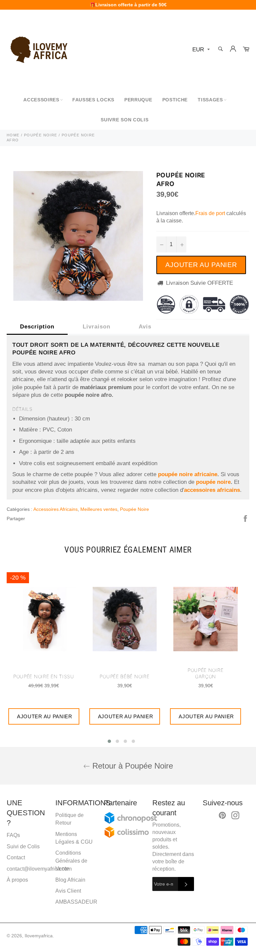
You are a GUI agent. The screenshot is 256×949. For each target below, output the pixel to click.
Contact (16, 857)
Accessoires (41, 99)
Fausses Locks (93, 99)
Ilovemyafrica (39, 935)
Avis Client (68, 891)
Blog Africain (70, 880)
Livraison (96, 326)
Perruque (138, 99)
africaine (205, 474)
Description (37, 326)
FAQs (13, 835)
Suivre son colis (124, 119)
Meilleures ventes (98, 509)
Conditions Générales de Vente (71, 860)
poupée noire (213, 482)
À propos (17, 880)
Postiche (175, 99)
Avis (145, 326)
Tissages (210, 99)
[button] (109, 741)
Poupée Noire (134, 509)
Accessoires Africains (55, 509)
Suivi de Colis (23, 846)
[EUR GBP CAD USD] (200, 49)
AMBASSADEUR (76, 902)
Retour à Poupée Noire (131, 765)
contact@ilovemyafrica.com (39, 869)
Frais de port (210, 213)
